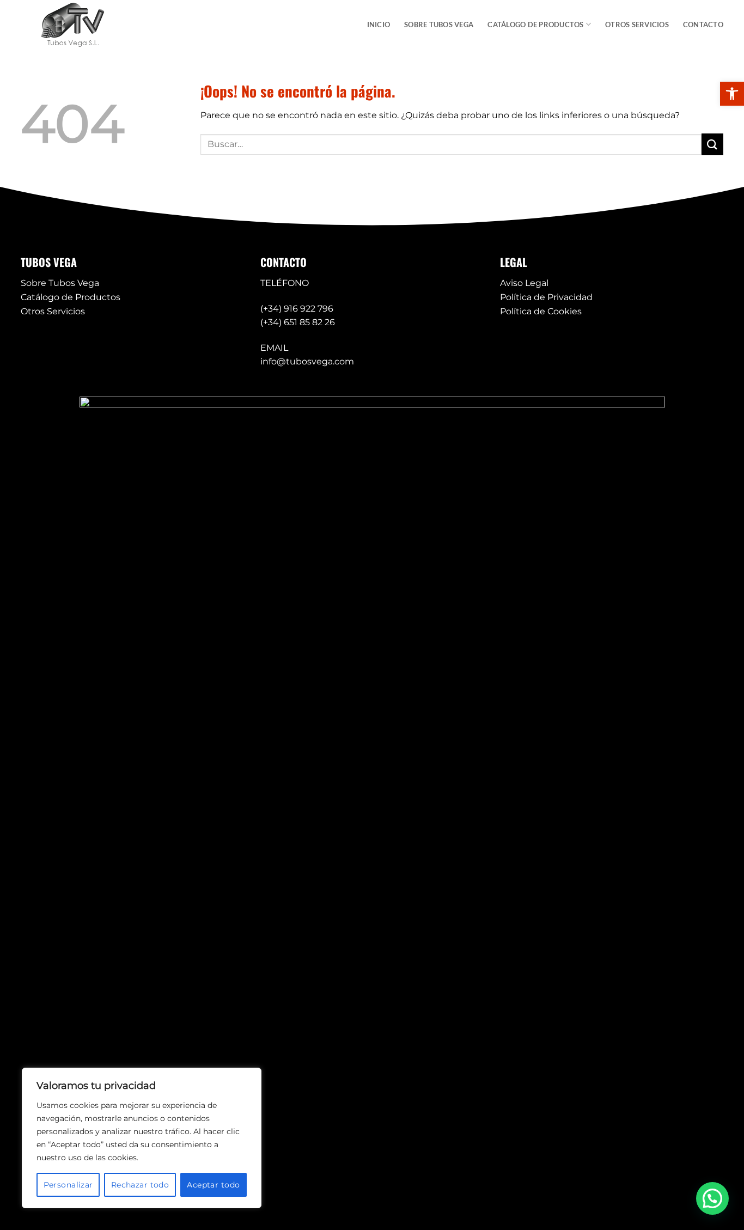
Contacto (703, 24)
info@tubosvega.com (307, 361)
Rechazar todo (140, 1185)
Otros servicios (637, 24)
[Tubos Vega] (75, 24)
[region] (141, 1138)
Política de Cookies (541, 311)
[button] (732, 94)
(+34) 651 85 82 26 (297, 322)
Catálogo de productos (535, 24)
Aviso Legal (524, 283)
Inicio (379, 24)
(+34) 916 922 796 (296, 308)
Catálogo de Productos (70, 297)
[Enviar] (712, 144)
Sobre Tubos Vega (438, 24)
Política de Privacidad (546, 297)
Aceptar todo (213, 1185)
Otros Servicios (53, 311)
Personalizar (68, 1185)
